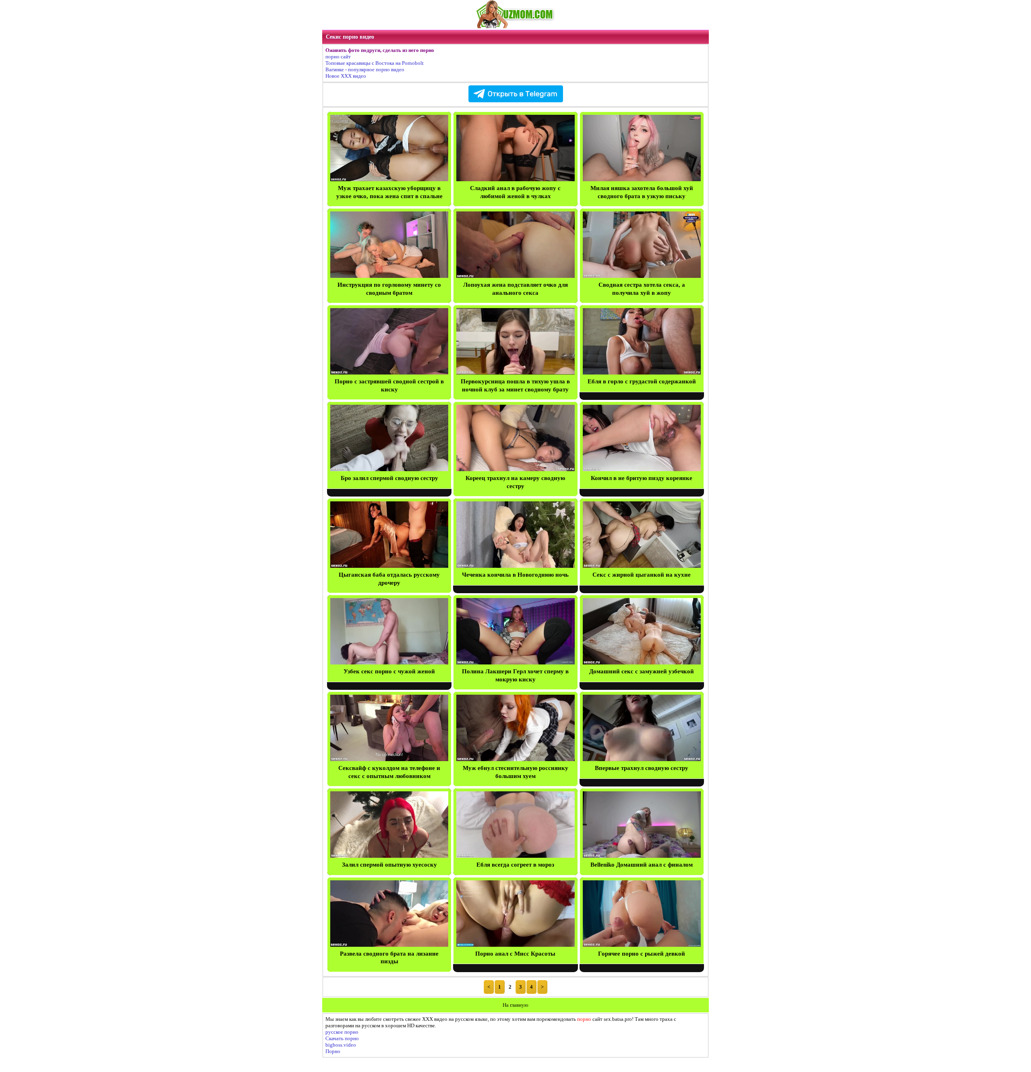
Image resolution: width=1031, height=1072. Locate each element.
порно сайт (338, 57)
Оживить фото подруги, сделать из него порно (379, 50)
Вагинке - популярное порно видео (364, 69)
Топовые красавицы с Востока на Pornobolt (374, 63)
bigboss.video (340, 1045)
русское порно (341, 1032)
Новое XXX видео (345, 76)
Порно (332, 1051)
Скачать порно (342, 1038)
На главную (515, 1005)
